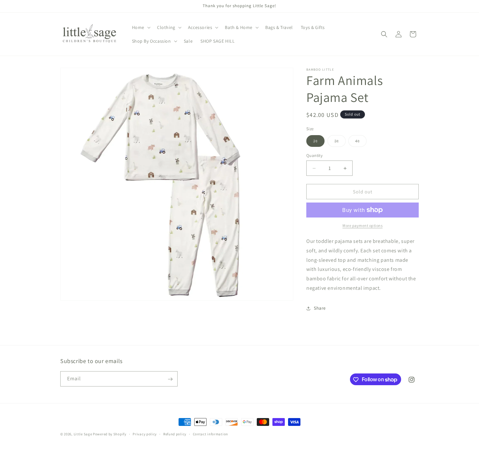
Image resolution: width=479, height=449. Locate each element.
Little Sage (83, 434)
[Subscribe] (170, 379)
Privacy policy (145, 433)
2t (319, 142)
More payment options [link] (362, 225)
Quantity (314, 155)
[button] (140, 27)
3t (340, 142)
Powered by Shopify (109, 434)
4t (361, 142)
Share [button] (320, 308)
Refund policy (174, 433)
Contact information (210, 433)
